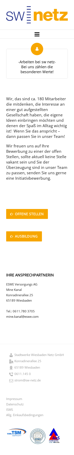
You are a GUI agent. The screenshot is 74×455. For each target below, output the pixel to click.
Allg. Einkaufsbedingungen (24, 415)
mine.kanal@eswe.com (22, 316)
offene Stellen (29, 214)
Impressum (14, 399)
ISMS (9, 409)
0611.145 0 (22, 374)
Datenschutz (15, 404)
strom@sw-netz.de (27, 380)
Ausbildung (26, 236)
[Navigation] (37, 34)
